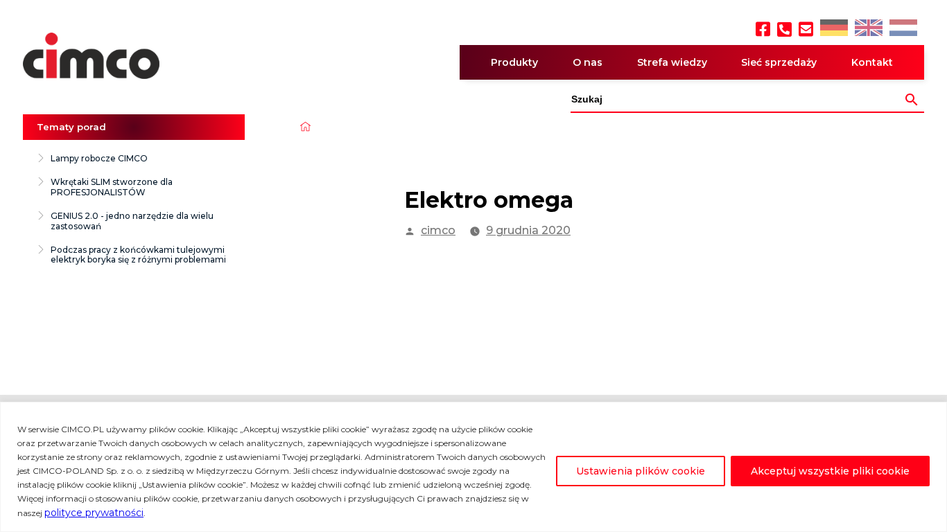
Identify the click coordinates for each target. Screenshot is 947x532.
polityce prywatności (94, 512)
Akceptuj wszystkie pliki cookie (830, 471)
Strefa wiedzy (672, 62)
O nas (587, 62)
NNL (901, 28)
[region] (473, 467)
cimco (438, 230)
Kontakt (872, 62)
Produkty (514, 62)
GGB (868, 28)
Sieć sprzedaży (779, 62)
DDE (833, 28)
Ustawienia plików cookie (640, 471)
